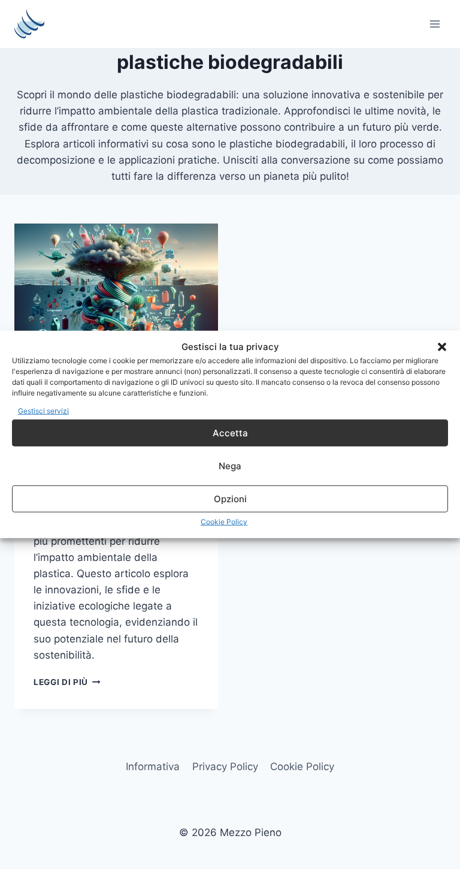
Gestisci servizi (43, 410)
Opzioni (230, 499)
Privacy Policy (225, 767)
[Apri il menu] (434, 23)
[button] (442, 347)
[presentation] (116, 292)
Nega (230, 466)
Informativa (153, 767)
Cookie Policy (224, 521)
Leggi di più (67, 682)
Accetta (230, 433)
